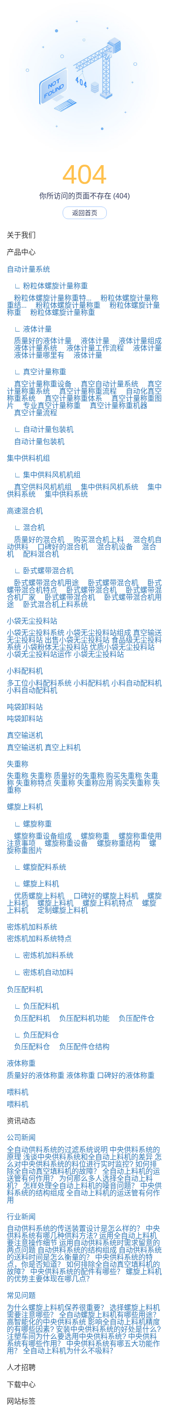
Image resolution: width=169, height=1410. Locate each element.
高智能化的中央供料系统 (46, 1322)
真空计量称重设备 (39, 384)
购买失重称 (124, 776)
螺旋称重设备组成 (39, 836)
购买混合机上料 (95, 539)
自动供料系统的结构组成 (77, 1250)
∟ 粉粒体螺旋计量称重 (47, 286)
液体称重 (21, 1063)
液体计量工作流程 (91, 348)
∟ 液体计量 (29, 329)
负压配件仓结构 (81, 1047)
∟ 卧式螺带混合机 (40, 571)
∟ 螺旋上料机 (33, 884)
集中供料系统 (62, 494)
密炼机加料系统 (32, 927)
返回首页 (84, 212)
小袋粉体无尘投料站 (55, 647)
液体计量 (91, 341)
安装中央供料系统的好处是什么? (108, 1329)
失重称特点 (34, 783)
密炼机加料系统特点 (39, 939)
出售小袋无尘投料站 (77, 640)
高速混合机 (25, 511)
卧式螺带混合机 (109, 583)
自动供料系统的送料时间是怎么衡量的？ (84, 1253)
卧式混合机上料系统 (52, 604)
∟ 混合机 (26, 527)
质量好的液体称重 (35, 1075)
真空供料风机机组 (39, 487)
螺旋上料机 (25, 807)
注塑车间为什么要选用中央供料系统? (66, 1336)
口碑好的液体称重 (126, 1075)
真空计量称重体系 (69, 398)
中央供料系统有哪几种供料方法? (83, 1232)
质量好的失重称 (79, 776)
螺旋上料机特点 (104, 903)
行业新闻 (21, 1217)
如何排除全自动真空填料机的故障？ (82, 1167)
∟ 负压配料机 (33, 1006)
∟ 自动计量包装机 (40, 429)
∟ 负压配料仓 (33, 1035)
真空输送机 (25, 735)
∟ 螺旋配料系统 (36, 867)
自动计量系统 (28, 269)
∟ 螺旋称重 (29, 824)
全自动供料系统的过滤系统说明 (57, 1150)
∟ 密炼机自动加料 (40, 972)
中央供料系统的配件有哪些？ (77, 1271)
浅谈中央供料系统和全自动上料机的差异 (88, 1157)
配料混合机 (37, 554)
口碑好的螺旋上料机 (102, 896)
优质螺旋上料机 (35, 896)
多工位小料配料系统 (39, 683)
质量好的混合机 (35, 539)
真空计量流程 (32, 413)
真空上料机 (63, 747)
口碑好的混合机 (59, 547)
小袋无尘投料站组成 (98, 633)
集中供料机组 (28, 458)
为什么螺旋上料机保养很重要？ (57, 1307)
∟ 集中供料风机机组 (44, 475)
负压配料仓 (28, 1047)
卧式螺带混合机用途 (43, 583)
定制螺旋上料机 (59, 910)
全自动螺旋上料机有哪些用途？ (109, 1315)
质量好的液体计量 (39, 341)
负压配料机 (25, 989)
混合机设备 (111, 547)
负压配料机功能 (81, 1018)
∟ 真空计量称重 (36, 372)
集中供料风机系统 (105, 487)
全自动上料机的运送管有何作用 (83, 1196)
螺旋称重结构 (115, 843)
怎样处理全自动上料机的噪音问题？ (80, 1186)
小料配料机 (25, 671)
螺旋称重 (91, 836)
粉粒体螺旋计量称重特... (49, 298)
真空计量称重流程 (84, 391)
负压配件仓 (133, 1018)
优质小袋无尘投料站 (122, 647)
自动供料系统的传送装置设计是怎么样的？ (75, 1228)
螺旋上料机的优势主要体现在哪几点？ (84, 1275)
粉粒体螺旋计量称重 (64, 305)
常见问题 (21, 1295)
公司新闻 (21, 1137)
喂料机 (17, 1092)
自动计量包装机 (35, 441)
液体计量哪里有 (35, 355)
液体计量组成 (136, 341)
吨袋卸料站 (25, 707)
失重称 (17, 764)
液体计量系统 (32, 348)
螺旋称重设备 (62, 843)
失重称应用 (95, 783)
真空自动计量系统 (105, 384)
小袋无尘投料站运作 (39, 654)
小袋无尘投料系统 (35, 633)
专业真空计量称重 (48, 405)
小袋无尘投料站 (32, 621)
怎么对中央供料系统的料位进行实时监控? (84, 1160)
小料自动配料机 (136, 683)
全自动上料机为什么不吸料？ (70, 1351)
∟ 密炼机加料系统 (40, 955)
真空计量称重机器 (114, 405)
